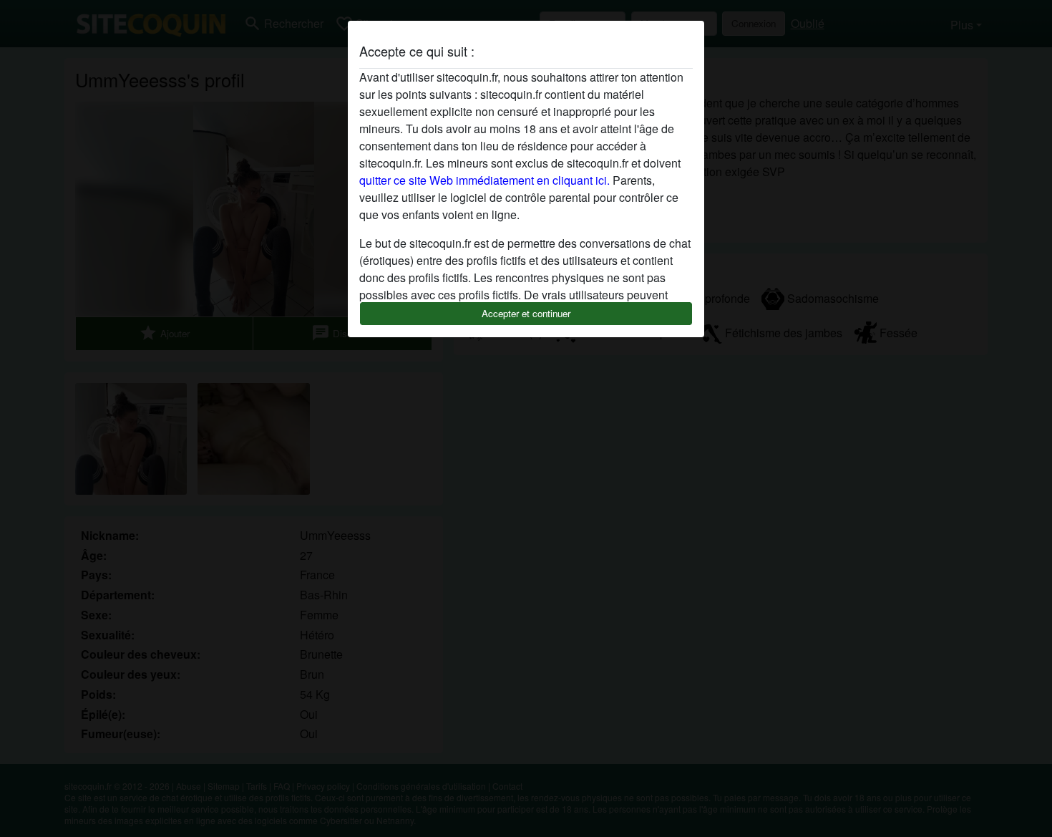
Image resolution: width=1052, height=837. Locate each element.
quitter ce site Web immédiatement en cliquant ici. (484, 180)
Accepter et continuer (526, 313)
